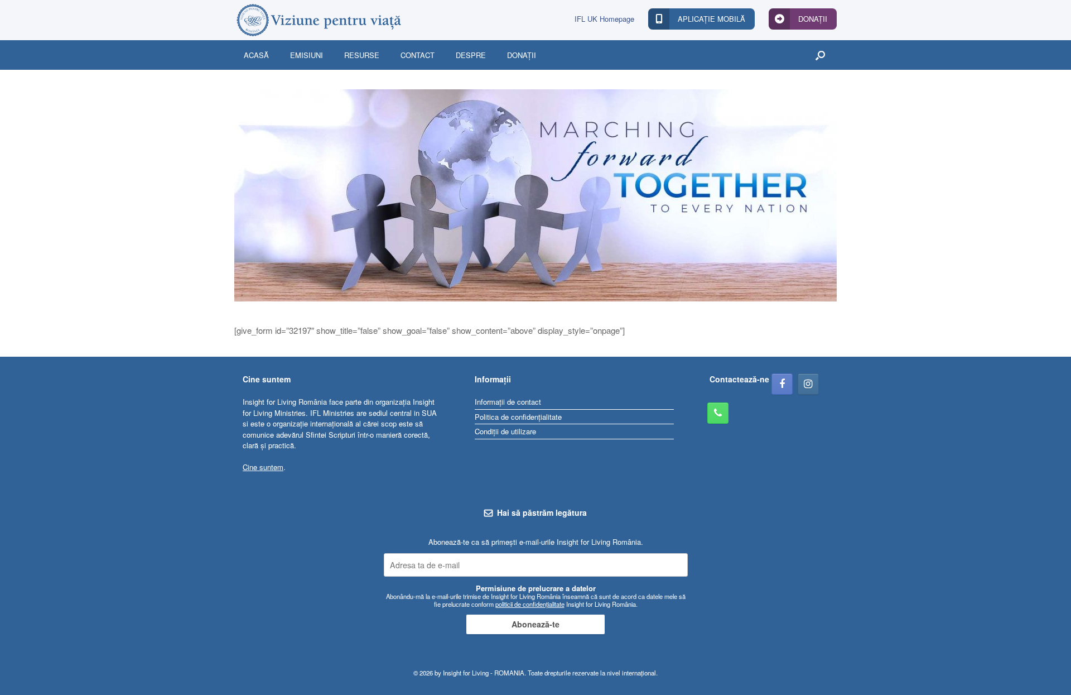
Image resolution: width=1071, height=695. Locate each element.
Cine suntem (263, 467)
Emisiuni (306, 55)
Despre (471, 55)
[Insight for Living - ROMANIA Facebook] (782, 384)
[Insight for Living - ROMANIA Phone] (718, 413)
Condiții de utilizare (505, 431)
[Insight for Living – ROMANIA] (318, 20)
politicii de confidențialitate (530, 604)
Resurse (361, 55)
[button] (820, 55)
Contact (418, 55)
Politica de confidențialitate (518, 416)
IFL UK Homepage (604, 18)
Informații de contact (508, 401)
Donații (521, 55)
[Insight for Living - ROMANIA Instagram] (808, 384)
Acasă (256, 55)
